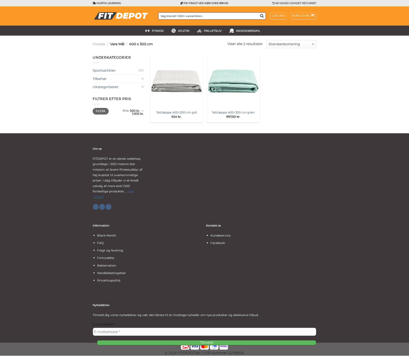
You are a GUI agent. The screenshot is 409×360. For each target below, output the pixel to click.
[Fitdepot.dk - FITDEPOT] (122, 16)
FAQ (100, 243)
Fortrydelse (105, 258)
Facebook (217, 243)
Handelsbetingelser (111, 273)
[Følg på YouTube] (108, 207)
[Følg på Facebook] (96, 207)
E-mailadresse (104, 324)
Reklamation (106, 265)
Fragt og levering (110, 250)
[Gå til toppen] (400, 354)
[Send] (261, 16)
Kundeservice (220, 235)
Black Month (106, 235)
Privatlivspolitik (108, 280)
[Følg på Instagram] (102, 207)
